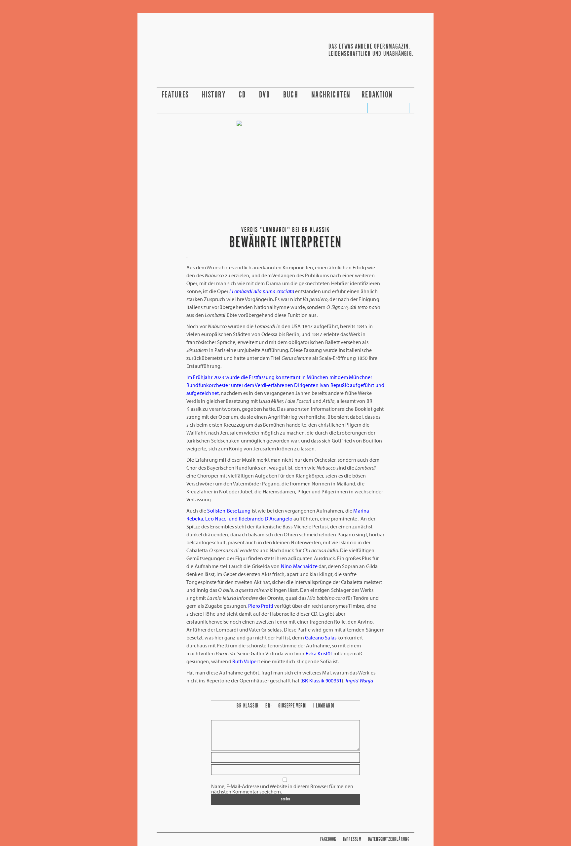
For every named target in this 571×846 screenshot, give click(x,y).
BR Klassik (248, 706)
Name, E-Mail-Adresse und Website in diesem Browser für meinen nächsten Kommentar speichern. (282, 789)
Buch (291, 95)
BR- (268, 706)
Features (176, 95)
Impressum (352, 839)
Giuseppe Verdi (292, 706)
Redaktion (378, 95)
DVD (265, 95)
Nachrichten (331, 95)
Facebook (328, 839)
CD (243, 95)
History (215, 95)
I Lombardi (323, 706)
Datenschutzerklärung (388, 839)
